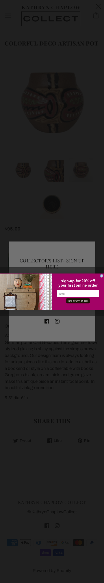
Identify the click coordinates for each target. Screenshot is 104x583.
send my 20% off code (78, 301)
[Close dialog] (101, 276)
